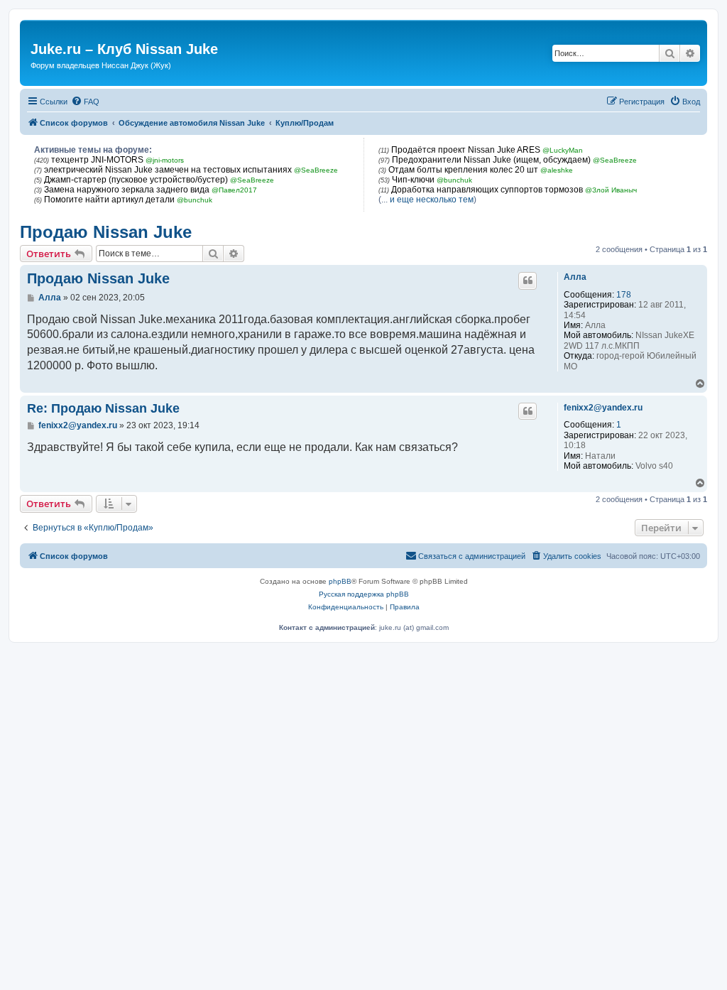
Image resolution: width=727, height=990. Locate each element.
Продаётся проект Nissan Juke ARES (465, 150)
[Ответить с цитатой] (527, 280)
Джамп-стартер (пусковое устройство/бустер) (136, 180)
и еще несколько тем (432, 200)
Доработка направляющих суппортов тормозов (487, 190)
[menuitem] (85, 101)
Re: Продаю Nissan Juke (103, 408)
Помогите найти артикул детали (109, 200)
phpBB (340, 581)
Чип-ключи (413, 180)
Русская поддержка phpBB (364, 594)
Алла (575, 277)
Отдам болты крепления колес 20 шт (463, 170)
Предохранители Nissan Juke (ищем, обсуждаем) (491, 160)
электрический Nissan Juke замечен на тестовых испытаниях (168, 170)
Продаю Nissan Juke (106, 231)
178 (623, 295)
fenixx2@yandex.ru (603, 408)
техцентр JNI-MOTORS (97, 160)
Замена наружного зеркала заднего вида (126, 190)
